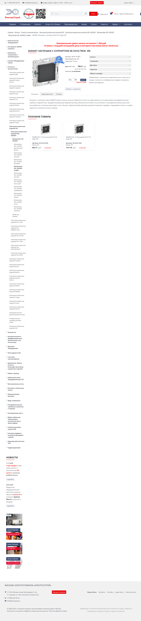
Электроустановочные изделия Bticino (16, 110)
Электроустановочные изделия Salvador (16, 116)
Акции (84, 24)
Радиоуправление (14, 448)
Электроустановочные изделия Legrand (16, 87)
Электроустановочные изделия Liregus (16, 296)
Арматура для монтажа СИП (16, 442)
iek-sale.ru (102, 592)
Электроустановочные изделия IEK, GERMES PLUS (17, 228)
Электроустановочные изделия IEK (16, 127)
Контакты (128, 24)
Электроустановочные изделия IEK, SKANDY (17, 133)
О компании (25, 24)
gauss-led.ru (120, 592)
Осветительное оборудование (13, 42)
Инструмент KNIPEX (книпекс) (15, 48)
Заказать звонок (97, 3)
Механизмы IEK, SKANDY (18, 140)
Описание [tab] (34, 94)
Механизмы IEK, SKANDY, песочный (18, 182)
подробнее (10, 479)
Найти (93, 14)
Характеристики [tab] (47, 94)
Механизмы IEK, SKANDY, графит (18, 168)
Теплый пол (12, 332)
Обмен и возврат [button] (96, 73)
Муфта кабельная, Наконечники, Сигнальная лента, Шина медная (14, 420)
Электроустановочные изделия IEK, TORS (17, 240)
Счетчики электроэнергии (13, 358)
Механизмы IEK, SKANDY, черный (18, 155)
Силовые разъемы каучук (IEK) (14, 428)
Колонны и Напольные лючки (16, 389)
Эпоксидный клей (14, 353)
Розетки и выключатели (13, 68)
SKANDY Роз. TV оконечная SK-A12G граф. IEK (44, 138)
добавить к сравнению (73, 89)
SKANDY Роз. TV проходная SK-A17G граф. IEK (78, 138)
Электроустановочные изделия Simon (16, 302)
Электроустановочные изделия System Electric (16, 80)
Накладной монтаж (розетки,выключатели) (16, 314)
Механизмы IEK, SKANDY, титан (18, 202)
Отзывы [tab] (59, 94)
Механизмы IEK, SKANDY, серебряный (18, 188)
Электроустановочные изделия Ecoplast (16, 260)
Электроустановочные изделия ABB (16, 73)
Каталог (38, 24)
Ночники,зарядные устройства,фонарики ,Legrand (15, 435)
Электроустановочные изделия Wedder (16, 290)
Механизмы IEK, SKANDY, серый (18, 195)
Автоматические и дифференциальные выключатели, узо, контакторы (15, 339)
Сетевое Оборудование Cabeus (16, 62)
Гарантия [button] (93, 69)
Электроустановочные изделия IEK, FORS (17, 221)
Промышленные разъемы (13, 395)
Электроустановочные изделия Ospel (16, 121)
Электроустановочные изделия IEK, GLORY (17, 235)
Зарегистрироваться (126, 14)
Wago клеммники (14, 401)
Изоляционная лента (15, 413)
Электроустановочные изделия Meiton (16, 271)
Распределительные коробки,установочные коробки (16, 407)
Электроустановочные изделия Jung (16, 93)
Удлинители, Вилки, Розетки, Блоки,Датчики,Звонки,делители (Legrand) (16, 366)
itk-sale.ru (110, 592)
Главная (12, 24)
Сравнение (104, 14)
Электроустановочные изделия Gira (16, 98)
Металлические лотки (16, 384)
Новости (104, 24)
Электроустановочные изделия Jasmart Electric (16, 278)
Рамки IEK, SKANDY (15, 215)
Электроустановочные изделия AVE (16, 327)
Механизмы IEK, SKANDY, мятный (18, 175)
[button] (110, 57)
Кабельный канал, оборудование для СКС (16, 378)
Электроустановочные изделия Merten (16, 308)
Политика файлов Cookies (58, 611)
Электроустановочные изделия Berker (16, 104)
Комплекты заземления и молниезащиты (13, 55)
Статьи (94, 24)
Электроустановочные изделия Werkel (16, 285)
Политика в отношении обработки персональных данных (27, 611)
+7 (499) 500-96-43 (13, 3)
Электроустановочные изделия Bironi (16, 265)
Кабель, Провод (13, 373)
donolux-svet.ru (131, 592)
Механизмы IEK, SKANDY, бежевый (18, 161)
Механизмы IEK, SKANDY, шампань (18, 209)
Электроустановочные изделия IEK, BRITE (17, 254)
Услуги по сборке (52, 24)
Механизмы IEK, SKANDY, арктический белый (18, 147)
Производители (70, 24)
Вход (116, 14)
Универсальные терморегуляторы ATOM (15, 320)
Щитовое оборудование (13, 347)
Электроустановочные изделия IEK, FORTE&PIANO (17, 247)
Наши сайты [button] (128, 3)
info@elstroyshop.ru (31, 3)
